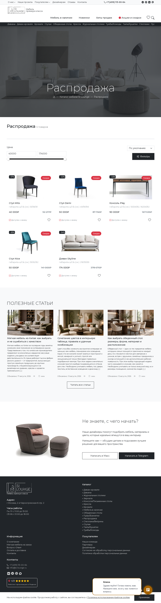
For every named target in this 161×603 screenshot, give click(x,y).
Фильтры (145, 156)
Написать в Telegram (136, 455)
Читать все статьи (80, 384)
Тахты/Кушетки (130, 24)
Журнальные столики (93, 24)
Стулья (48, 24)
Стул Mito (14, 203)
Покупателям (41, 2)
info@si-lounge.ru (18, 568)
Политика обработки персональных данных (104, 553)
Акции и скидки (131, 17)
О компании (13, 542)
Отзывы (71, 2)
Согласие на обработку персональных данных (106, 550)
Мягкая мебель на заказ (19, 545)
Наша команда (89, 542)
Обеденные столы (62, 24)
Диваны (11, 24)
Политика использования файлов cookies (108, 597)
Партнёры (87, 545)
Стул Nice (14, 258)
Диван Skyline (67, 258)
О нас (11, 2)
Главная (54, 97)
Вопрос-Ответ (14, 547)
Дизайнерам (59, 2)
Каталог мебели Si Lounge (74, 96)
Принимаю (144, 597)
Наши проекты (25, 2)
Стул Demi (65, 203)
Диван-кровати (25, 24)
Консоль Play (117, 203)
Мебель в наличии (61, 17)
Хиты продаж (104, 17)
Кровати (38, 24)
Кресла (77, 24)
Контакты (82, 2)
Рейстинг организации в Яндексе (22, 584)
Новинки (84, 17)
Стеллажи (144, 24)
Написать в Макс (100, 455)
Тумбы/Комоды (113, 24)
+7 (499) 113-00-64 (115, 2)
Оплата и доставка (16, 550)
